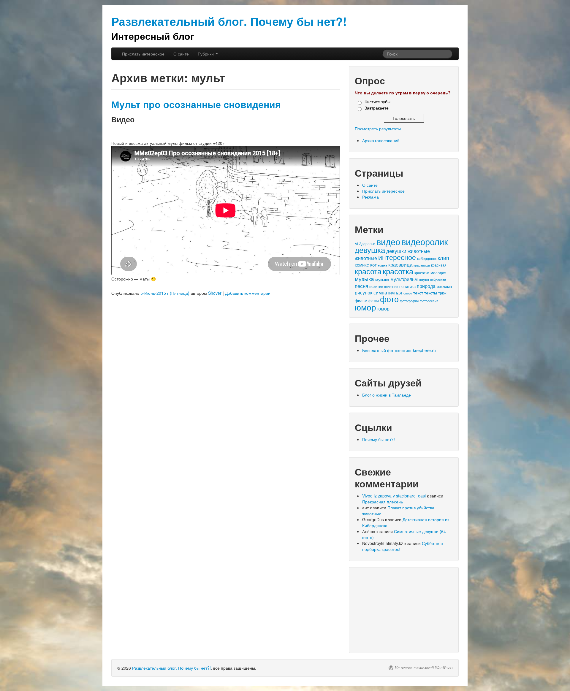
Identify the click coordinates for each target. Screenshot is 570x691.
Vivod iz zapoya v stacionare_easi (394, 496)
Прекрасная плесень (382, 502)
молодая (438, 272)
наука (424, 279)
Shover (214, 293)
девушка (370, 249)
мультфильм (404, 279)
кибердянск (426, 258)
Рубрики (206, 54)
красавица (400, 264)
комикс (362, 264)
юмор (365, 307)
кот (373, 264)
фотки (373, 300)
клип (443, 257)
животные (419, 251)
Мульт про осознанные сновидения (196, 104)
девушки (396, 250)
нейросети (438, 280)
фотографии (409, 301)
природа (426, 286)
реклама (444, 286)
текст (418, 293)
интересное (397, 257)
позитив (376, 286)
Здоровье (367, 243)
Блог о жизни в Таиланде (386, 395)
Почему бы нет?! (378, 439)
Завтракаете (377, 108)
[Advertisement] (404, 610)
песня (361, 285)
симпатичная (387, 292)
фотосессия (429, 300)
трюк (442, 292)
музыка (364, 279)
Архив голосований (381, 140)
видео (388, 241)
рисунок (363, 292)
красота (368, 271)
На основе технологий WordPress (424, 667)
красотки (421, 272)
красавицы (422, 265)
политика (407, 286)
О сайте (181, 54)
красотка (398, 271)
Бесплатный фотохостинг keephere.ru (399, 350)
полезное (391, 286)
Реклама (370, 197)
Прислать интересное (143, 54)
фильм (361, 300)
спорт (407, 293)
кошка (382, 265)
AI (356, 243)
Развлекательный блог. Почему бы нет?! (171, 668)
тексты (430, 293)
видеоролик (424, 241)
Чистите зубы (377, 101)
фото (389, 299)
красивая (438, 265)
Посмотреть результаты (378, 128)
